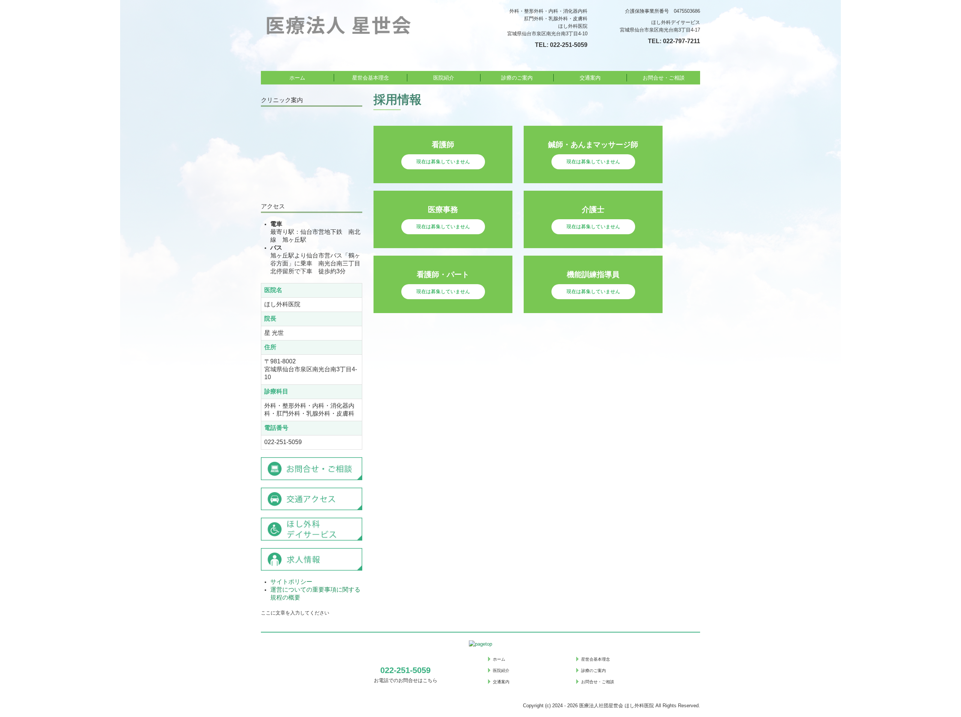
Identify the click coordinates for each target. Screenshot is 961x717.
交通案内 (590, 78)
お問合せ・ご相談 (664, 78)
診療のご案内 (517, 78)
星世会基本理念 (370, 78)
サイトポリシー (291, 581)
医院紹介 (443, 78)
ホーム (297, 78)
